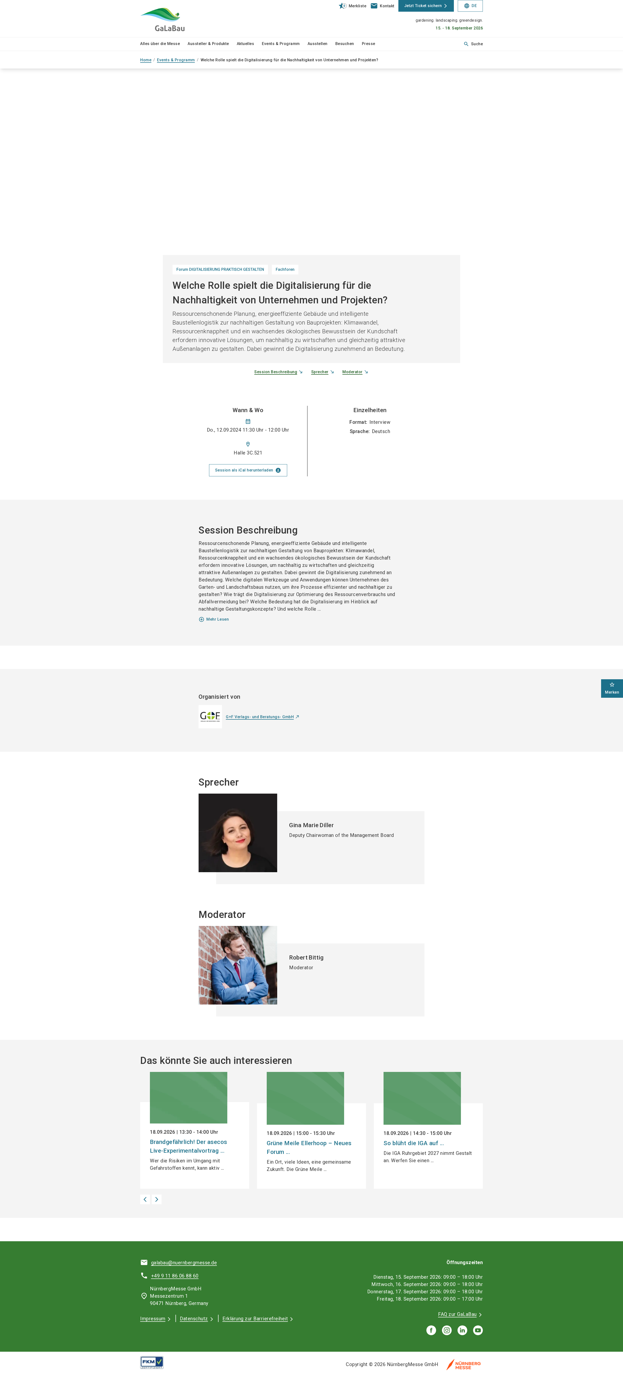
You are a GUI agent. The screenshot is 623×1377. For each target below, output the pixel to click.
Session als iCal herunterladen (248, 470)
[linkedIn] (462, 1330)
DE (470, 6)
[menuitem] (164, 44)
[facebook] (431, 1330)
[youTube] (478, 1330)
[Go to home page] (180, 18)
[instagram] (447, 1330)
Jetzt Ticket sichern (423, 5)
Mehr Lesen (214, 619)
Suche (473, 44)
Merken (612, 688)
